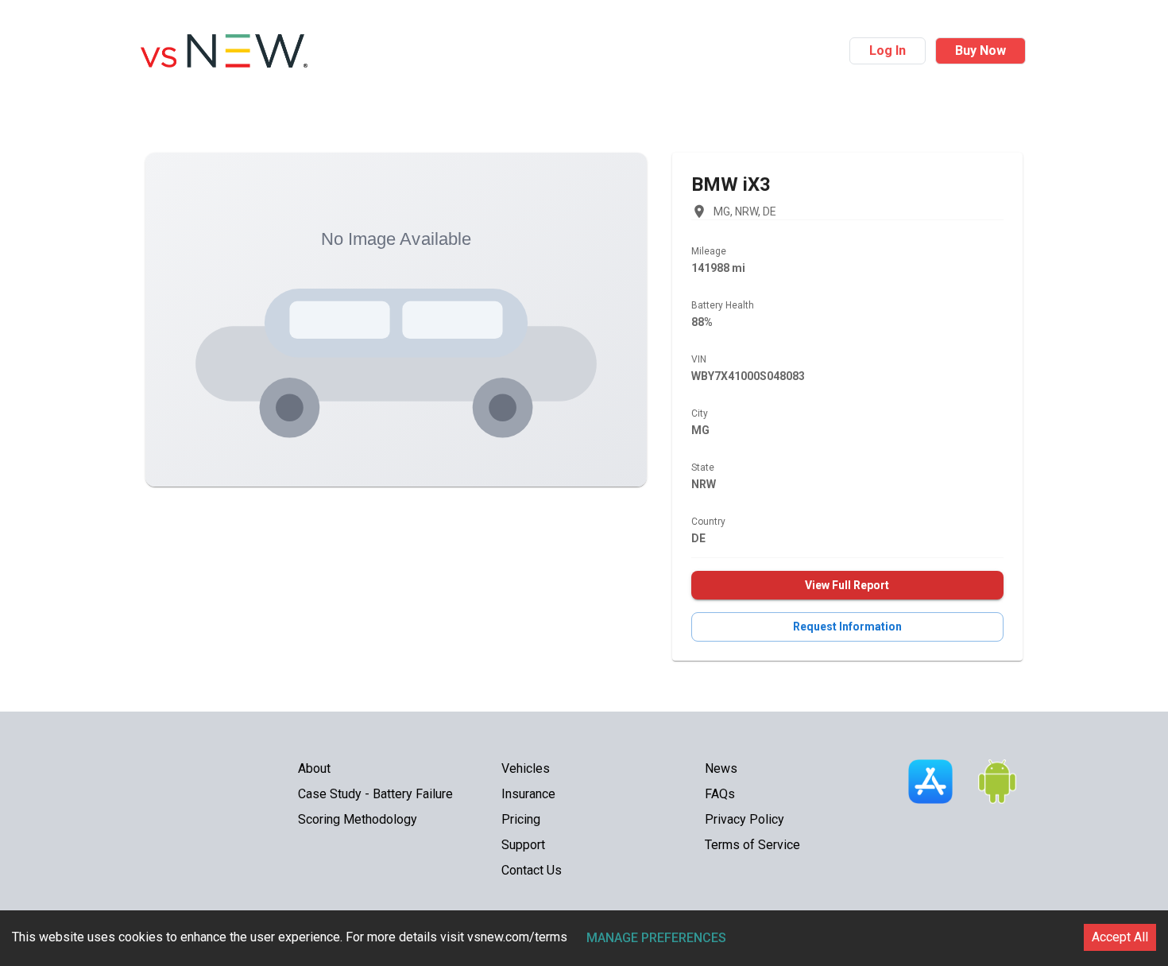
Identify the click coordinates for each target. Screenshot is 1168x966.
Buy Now (980, 50)
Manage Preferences (656, 937)
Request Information (847, 626)
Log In (887, 50)
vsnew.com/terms (517, 937)
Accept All (1120, 937)
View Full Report (847, 585)
